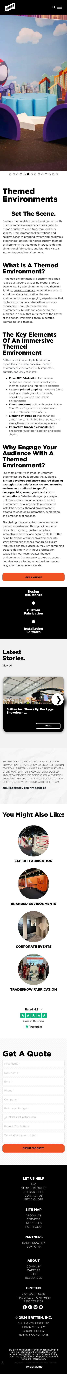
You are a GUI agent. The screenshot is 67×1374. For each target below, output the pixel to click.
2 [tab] (14, 174)
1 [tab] (10, 174)
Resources (33, 1277)
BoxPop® (33, 1246)
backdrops (16, 397)
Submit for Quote (33, 1148)
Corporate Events (33, 946)
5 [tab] (25, 174)
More (48, 726)
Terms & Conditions (34, 1334)
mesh (25, 393)
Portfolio (33, 1226)
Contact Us (33, 1195)
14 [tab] (57, 174)
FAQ (33, 1184)
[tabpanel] (33, 93)
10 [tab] (42, 174)
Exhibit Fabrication (33, 860)
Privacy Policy (33, 1327)
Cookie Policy (33, 1331)
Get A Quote (33, 577)
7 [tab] (32, 174)
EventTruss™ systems (22, 408)
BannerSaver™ (33, 1243)
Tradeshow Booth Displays (33, 1250)
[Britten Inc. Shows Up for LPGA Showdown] (33, 690)
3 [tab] (17, 174)
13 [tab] (53, 174)
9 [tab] (39, 174)
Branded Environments (33, 903)
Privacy (32, 1354)
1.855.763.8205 (33, 1301)
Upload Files (33, 1192)
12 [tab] (50, 174)
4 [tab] (21, 174)
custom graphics (24, 290)
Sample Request (33, 1188)
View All (7, 665)
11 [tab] (46, 174)
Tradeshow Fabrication (33, 989)
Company (34, 1266)
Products (33, 1215)
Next (57, 699)
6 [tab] (28, 174)
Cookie (46, 1354)
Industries (34, 1223)
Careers (33, 1270)
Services (33, 1219)
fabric (59, 389)
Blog (33, 1274)
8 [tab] (35, 174)
